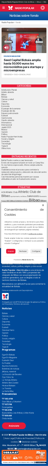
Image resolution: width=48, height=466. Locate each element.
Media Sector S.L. (28, 260)
